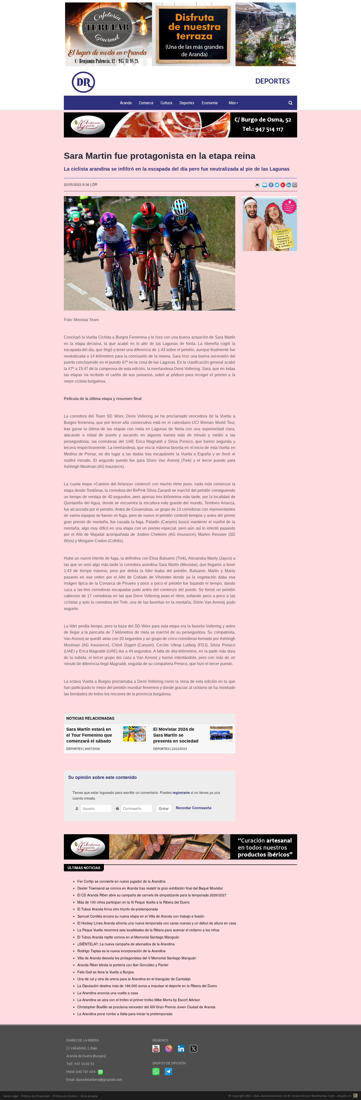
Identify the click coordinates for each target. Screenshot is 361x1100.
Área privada (89, 1096)
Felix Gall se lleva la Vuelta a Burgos (105, 971)
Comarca (146, 102)
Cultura (166, 102)
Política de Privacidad (35, 1096)
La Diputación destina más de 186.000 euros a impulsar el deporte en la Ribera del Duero (147, 985)
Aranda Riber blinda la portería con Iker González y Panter (122, 964)
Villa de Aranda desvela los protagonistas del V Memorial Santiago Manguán (136, 957)
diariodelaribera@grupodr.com (99, 1080)
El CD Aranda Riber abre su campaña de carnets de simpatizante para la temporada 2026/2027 (151, 894)
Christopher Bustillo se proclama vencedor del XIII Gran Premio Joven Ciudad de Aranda (146, 1006)
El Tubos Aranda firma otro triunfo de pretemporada (117, 909)
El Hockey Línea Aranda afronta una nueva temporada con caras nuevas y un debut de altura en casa (156, 923)
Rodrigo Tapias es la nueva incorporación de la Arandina (121, 950)
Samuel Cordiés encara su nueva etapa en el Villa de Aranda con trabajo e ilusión (140, 916)
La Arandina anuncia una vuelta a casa (107, 992)
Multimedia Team (323, 1096)
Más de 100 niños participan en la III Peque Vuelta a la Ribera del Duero (133, 902)
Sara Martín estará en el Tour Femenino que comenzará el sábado (89, 735)
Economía (210, 102)
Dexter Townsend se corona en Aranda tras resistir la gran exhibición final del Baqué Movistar (150, 888)
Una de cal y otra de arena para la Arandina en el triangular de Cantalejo (134, 978)
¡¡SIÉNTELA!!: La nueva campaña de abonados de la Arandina (126, 943)
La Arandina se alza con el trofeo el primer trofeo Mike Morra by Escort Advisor (138, 999)
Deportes (187, 102)
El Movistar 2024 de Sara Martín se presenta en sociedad (175, 735)
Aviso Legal (11, 1096)
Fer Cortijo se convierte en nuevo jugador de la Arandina (121, 881)
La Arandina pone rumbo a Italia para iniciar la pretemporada (124, 1013)
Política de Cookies (65, 1096)
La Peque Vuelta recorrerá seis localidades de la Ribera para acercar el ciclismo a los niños (148, 929)
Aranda (126, 102)
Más (232, 102)
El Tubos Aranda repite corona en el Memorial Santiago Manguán (128, 937)
